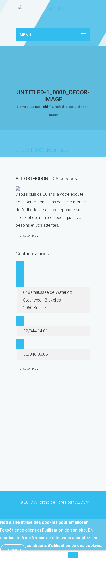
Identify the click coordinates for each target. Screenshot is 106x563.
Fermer (13, 550)
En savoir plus (47, 558)
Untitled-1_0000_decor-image (42, 150)
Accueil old (39, 107)
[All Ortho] (53, 14)
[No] (73, 555)
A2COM (82, 502)
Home (21, 107)
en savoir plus (29, 235)
